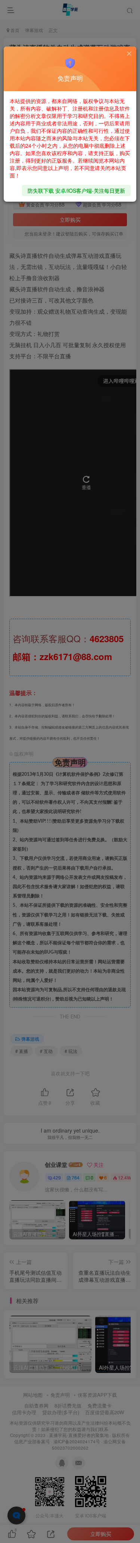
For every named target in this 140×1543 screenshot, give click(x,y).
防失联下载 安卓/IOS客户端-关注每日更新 (76, 190)
